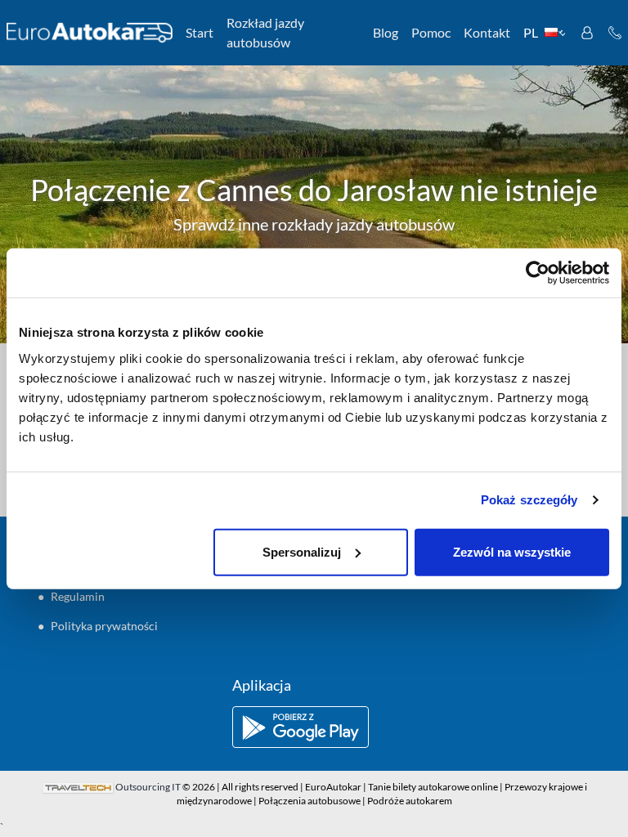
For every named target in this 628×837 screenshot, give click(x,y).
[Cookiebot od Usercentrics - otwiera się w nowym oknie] (537, 273)
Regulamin (78, 596)
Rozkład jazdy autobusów (265, 32)
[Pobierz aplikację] (314, 727)
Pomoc (431, 32)
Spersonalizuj (301, 551)
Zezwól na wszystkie (512, 551)
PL (530, 32)
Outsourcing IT (148, 787)
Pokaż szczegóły (529, 500)
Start (199, 32)
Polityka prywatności (104, 626)
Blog (385, 32)
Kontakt (487, 32)
